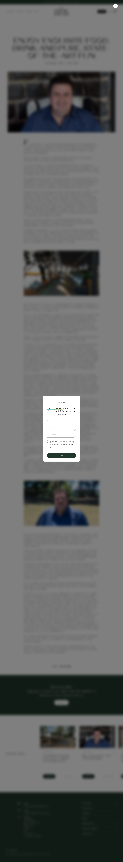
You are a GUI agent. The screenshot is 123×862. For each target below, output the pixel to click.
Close (115, 6)
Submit (62, 455)
